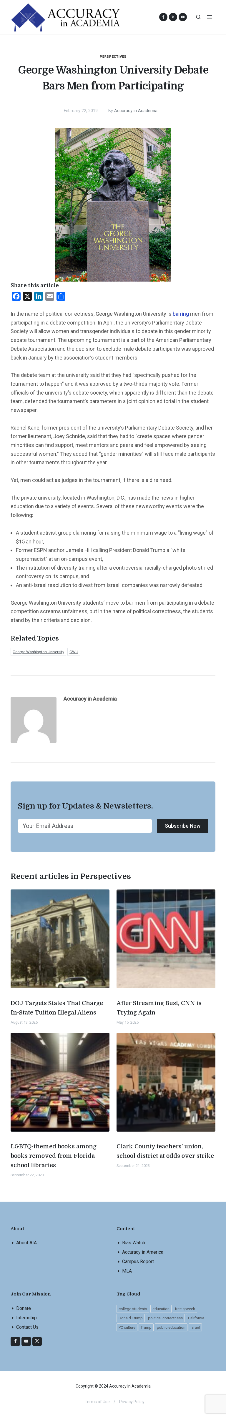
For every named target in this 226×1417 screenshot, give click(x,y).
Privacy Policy (131, 1401)
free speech (185, 1309)
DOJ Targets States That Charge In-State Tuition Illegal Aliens (57, 1008)
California (196, 1318)
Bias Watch (133, 1242)
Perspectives (113, 57)
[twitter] (37, 1341)
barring (181, 314)
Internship (26, 1317)
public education (171, 1327)
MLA (127, 1271)
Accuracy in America (142, 1252)
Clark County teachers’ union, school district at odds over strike (165, 1151)
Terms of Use (97, 1401)
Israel (195, 1327)
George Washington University (38, 652)
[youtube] (183, 17)
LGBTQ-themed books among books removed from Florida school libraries (54, 1156)
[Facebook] (15, 1341)
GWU (73, 652)
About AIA (26, 1242)
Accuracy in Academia (135, 110)
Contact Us (27, 1327)
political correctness (165, 1318)
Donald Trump (131, 1318)
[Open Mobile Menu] (209, 17)
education (161, 1309)
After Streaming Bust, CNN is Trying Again (159, 1008)
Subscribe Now (182, 826)
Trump (146, 1327)
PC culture (127, 1327)
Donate (23, 1308)
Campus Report (138, 1261)
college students (133, 1309)
